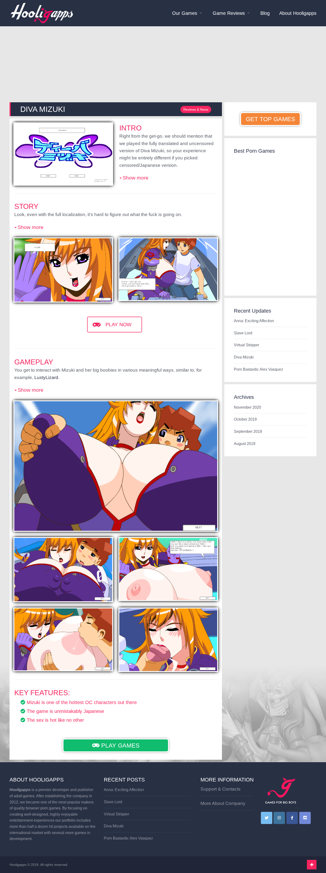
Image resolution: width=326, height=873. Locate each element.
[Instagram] (279, 818)
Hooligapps (18, 865)
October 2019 (245, 419)
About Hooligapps (297, 13)
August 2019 (244, 444)
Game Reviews (229, 13)
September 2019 (248, 431)
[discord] (305, 818)
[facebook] (292, 818)
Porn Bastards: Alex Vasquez (258, 369)
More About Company (222, 803)
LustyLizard (46, 377)
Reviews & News (195, 109)
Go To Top (311, 864)
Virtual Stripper (246, 345)
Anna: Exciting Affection (254, 321)
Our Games (184, 13)
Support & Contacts (220, 789)
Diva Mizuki (244, 357)
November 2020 (247, 407)
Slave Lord (243, 333)
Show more (135, 177)
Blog (265, 13)
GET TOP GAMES (270, 119)
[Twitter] (266, 818)
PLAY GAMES (120, 745)
